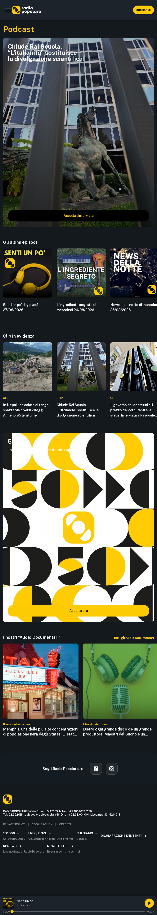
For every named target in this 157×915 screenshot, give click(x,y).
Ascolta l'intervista (79, 216)
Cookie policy (42, 824)
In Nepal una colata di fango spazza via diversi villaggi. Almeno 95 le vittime (26, 410)
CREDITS (65, 824)
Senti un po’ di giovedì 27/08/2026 (20, 307)
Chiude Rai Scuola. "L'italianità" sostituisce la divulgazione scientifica (78, 410)
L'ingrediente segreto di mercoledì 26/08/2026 (76, 307)
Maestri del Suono (96, 724)
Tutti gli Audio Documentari (133, 638)
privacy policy (14, 824)
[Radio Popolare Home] (26, 10)
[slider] (12, 911)
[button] (7, 10)
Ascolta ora (78, 611)
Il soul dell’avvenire (16, 724)
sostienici (143, 10)
